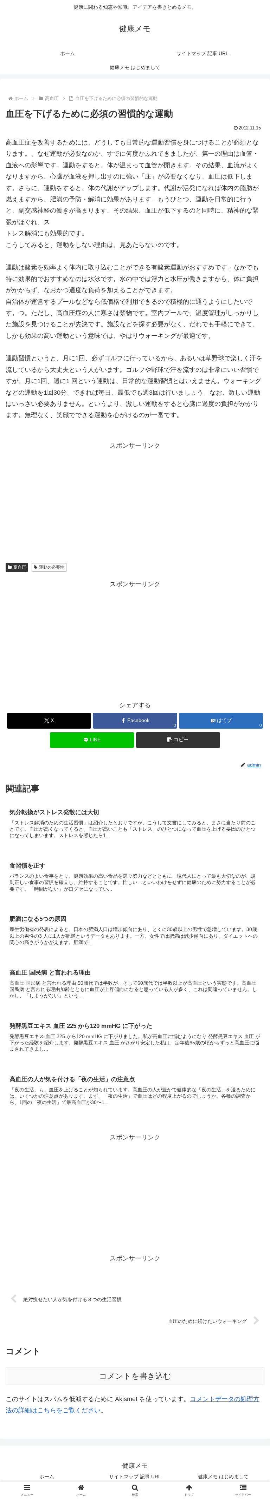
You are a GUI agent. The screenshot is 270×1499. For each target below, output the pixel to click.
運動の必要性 (51, 567)
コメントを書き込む (135, 1376)
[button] (178, 740)
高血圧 (19, 567)
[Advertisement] (135, 500)
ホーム (46, 1476)
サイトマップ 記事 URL (135, 1476)
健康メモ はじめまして (223, 1476)
